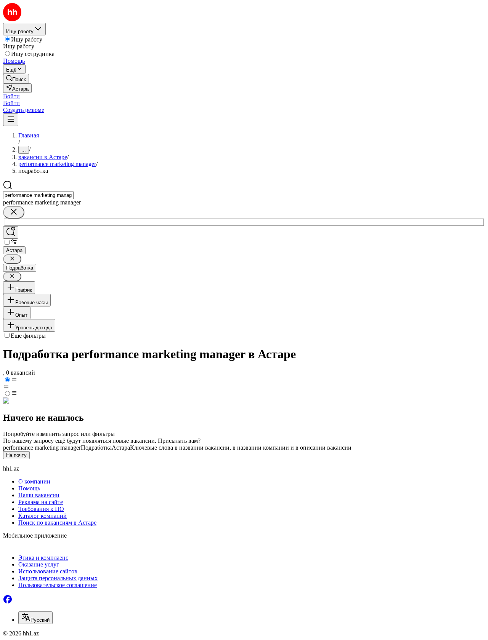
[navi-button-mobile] (10, 119)
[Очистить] (13, 212)
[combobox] (38, 195)
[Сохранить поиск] (10, 232)
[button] (11, 96)
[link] (16, 78)
